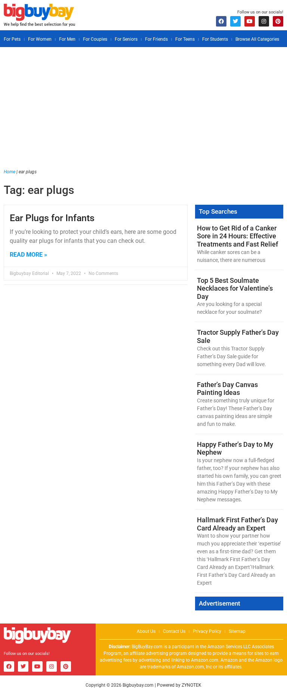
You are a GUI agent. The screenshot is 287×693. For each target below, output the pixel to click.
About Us (146, 631)
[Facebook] (221, 21)
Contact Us (174, 631)
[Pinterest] (278, 21)
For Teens (185, 39)
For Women (40, 39)
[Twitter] (235, 21)
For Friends (156, 39)
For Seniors (126, 39)
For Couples (95, 39)
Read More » (28, 254)
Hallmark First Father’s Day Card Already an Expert (237, 524)
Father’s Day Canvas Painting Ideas (227, 389)
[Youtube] (249, 21)
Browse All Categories (257, 39)
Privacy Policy (207, 631)
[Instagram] (264, 21)
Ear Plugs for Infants (52, 218)
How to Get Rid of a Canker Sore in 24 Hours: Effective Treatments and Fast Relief (237, 236)
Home (9, 171)
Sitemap (237, 631)
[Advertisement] (143, 112)
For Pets (12, 39)
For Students (215, 39)
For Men (67, 39)
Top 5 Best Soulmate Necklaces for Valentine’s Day (235, 288)
